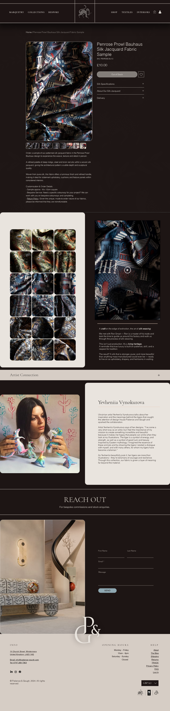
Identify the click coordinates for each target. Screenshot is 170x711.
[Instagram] (15, 671)
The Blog (155, 653)
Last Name (131, 551)
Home (29, 32)
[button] (154, 12)
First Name (102, 551)
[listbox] (150, 683)
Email (100, 561)
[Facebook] (19, 671)
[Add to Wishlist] (141, 74)
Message (102, 572)
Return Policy (33, 198)
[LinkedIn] (11, 671)
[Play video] (127, 270)
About (156, 650)
